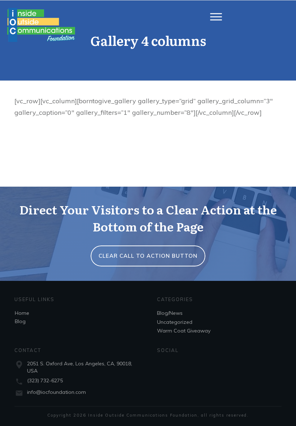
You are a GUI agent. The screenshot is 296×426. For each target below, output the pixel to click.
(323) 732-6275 (45, 380)
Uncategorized (174, 322)
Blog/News (170, 313)
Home (22, 313)
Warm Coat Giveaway (183, 330)
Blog (20, 321)
